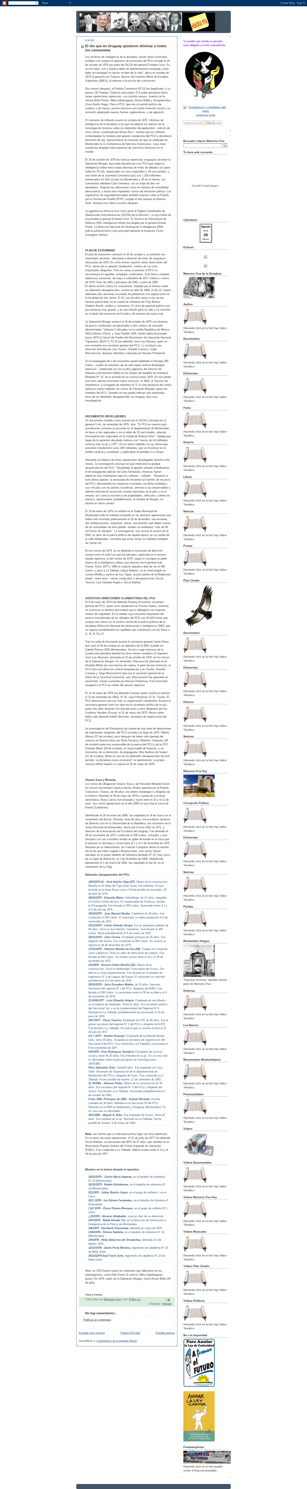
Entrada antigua (165, 1333)
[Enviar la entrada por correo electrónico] (167, 1299)
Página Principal (130, 1333)
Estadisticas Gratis (205, 115)
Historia (166, 1303)
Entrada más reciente (92, 1333)
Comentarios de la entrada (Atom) (116, 1341)
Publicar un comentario (97, 1319)
